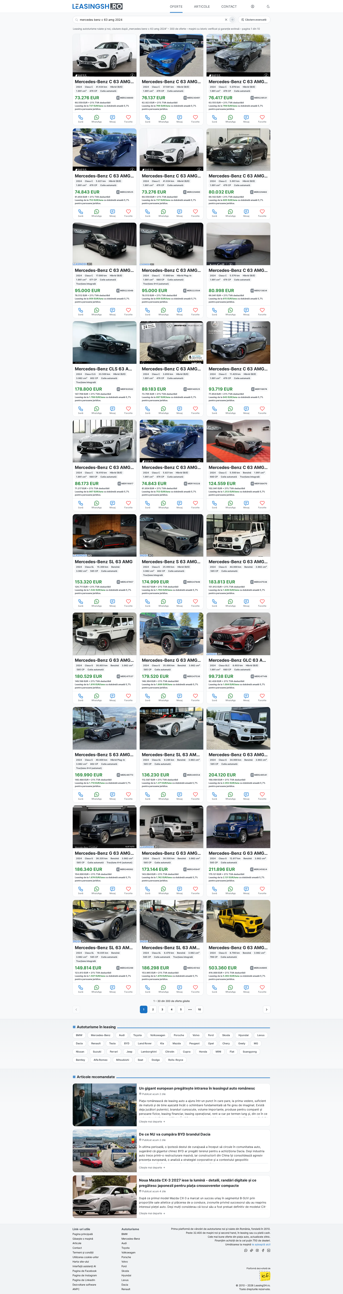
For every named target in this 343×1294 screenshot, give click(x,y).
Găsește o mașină (83, 1238)
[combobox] (154, 19)
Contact (77, 1247)
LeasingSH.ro (262, 1285)
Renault (125, 1289)
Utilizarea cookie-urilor (86, 1257)
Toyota (125, 1247)
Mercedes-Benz (130, 1238)
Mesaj (113, 121)
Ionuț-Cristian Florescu (264, 1276)
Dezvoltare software (84, 1284)
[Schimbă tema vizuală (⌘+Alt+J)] (268, 6)
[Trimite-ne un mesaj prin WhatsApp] (246, 1251)
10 (199, 1009)
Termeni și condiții (83, 1252)
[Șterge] (225, 19)
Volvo (124, 1261)
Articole (77, 1243)
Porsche (126, 1257)
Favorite (128, 121)
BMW (124, 1234)
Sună (80, 121)
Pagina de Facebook (85, 1270)
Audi (124, 1243)
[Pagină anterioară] (76, 1009)
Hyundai (126, 1275)
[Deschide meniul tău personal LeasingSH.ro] (252, 6)
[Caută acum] (232, 20)
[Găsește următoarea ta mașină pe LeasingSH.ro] (98, 6)
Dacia (124, 1284)
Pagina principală (83, 1234)
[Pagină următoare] (266, 1009)
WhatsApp (96, 121)
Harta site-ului (81, 1261)
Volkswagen (128, 1252)
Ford (124, 1266)
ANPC (76, 1289)
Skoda (125, 1270)
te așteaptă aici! (261, 1244)
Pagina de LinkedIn (84, 1279)
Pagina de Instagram (85, 1275)
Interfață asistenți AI (84, 1266)
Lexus (124, 1279)
